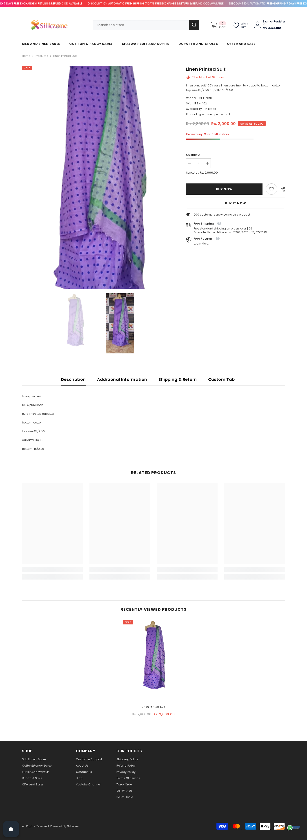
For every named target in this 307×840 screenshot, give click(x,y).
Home (26, 56)
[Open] (11, 829)
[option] (97, 177)
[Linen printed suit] (153, 659)
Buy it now (235, 203)
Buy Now (224, 189)
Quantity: (193, 155)
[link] (271, 189)
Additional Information (122, 379)
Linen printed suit (153, 707)
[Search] (146, 25)
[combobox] (141, 25)
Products (42, 56)
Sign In (266, 23)
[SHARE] (281, 189)
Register (279, 21)
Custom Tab (221, 379)
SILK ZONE (205, 98)
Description (73, 379)
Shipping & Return (177, 379)
